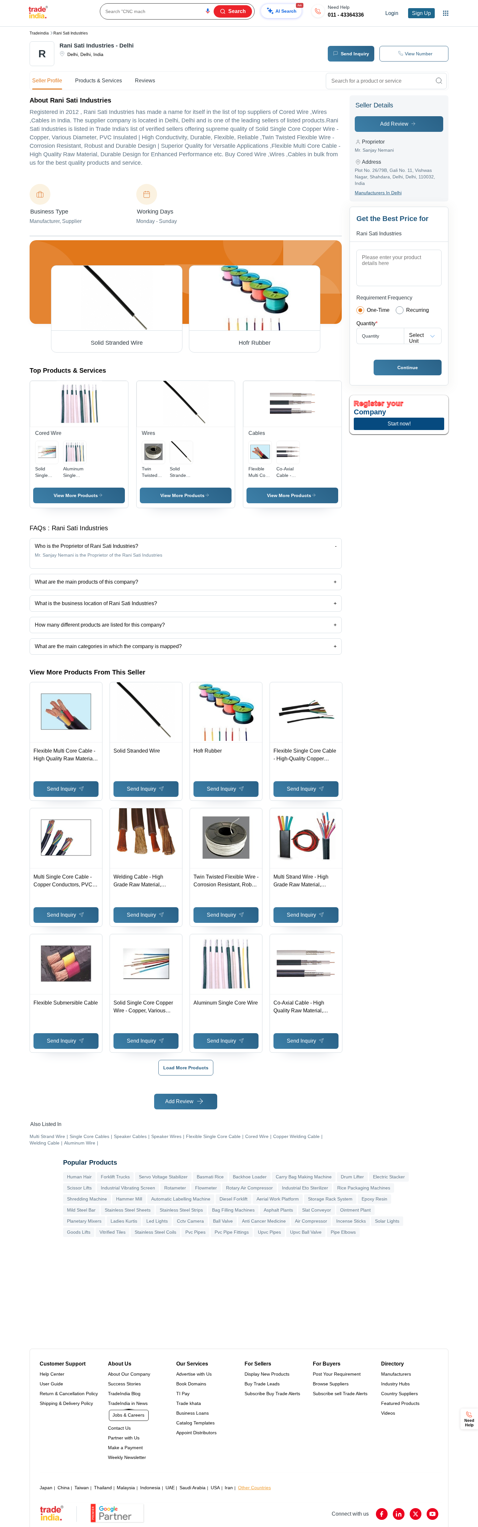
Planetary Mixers (84, 1221)
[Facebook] (382, 1514)
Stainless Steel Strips (181, 1210)
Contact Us (119, 1428)
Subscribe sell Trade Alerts (340, 1393)
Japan (46, 1487)
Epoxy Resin (374, 1198)
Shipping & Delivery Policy (66, 1403)
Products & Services (98, 80)
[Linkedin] (398, 1514)
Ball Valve (223, 1221)
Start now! (399, 423)
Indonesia (150, 1487)
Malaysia (126, 1487)
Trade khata (188, 1403)
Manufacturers (396, 1374)
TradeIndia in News (128, 1403)
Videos (388, 1413)
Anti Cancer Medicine (264, 1221)
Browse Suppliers (331, 1383)
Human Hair (79, 1176)
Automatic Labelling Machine (180, 1198)
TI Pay (183, 1393)
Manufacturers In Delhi (378, 192)
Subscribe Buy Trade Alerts (272, 1393)
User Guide (51, 1383)
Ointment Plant (355, 1210)
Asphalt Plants (278, 1210)
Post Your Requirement (337, 1374)
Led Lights (157, 1221)
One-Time (378, 310)
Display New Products (267, 1374)
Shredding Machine (87, 1198)
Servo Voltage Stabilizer (163, 1176)
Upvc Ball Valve (306, 1232)
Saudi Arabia (192, 1487)
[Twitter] (415, 1514)
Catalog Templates (195, 1422)
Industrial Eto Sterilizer (305, 1187)
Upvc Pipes (269, 1232)
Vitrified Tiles (113, 1232)
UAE (170, 1487)
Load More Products (185, 1067)
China (64, 1487)
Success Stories (124, 1383)
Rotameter (175, 1187)
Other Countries (254, 1487)
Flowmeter (206, 1187)
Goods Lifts (78, 1232)
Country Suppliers (399, 1393)
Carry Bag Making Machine (304, 1176)
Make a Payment (125, 1447)
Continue (407, 367)
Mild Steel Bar (81, 1210)
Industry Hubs (395, 1383)
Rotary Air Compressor (249, 1187)
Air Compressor (311, 1221)
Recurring (417, 310)
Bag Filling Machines (233, 1210)
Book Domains (191, 1383)
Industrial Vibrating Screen (128, 1187)
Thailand (103, 1487)
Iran (229, 1487)
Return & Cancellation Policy (69, 1393)
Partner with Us (123, 1437)
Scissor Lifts (79, 1187)
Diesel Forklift (233, 1198)
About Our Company (129, 1374)
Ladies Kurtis (124, 1221)
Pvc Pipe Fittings (232, 1232)
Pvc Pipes (195, 1232)
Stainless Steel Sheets (128, 1210)
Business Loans (192, 1413)
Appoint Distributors (196, 1432)
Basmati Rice (210, 1176)
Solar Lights (387, 1221)
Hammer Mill (129, 1198)
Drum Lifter (352, 1176)
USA (215, 1487)
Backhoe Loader (250, 1176)
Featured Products (400, 1403)
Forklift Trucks (115, 1176)
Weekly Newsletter (127, 1457)
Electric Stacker (389, 1176)
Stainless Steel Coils (155, 1232)
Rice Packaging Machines (363, 1187)
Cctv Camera (190, 1221)
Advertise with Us (194, 1374)
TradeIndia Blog (124, 1393)
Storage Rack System (330, 1198)
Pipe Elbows (343, 1232)
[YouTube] (432, 1514)
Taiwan (81, 1487)
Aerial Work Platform (278, 1198)
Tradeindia (39, 33)
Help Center (52, 1374)
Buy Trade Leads (262, 1383)
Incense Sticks (351, 1221)
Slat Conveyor (316, 1210)
